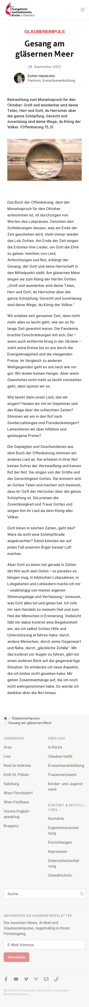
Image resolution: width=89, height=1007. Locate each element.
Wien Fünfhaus (16, 802)
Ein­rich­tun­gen (60, 842)
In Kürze (55, 747)
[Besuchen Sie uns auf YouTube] (16, 979)
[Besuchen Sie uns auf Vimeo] (26, 979)
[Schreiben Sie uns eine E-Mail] (46, 979)
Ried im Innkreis (17, 765)
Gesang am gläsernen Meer (30, 723)
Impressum (57, 851)
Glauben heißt (60, 756)
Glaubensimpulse (26, 718)
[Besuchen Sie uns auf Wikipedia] (36, 979)
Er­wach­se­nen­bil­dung (66, 765)
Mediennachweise (16, 994)
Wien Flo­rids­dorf (18, 793)
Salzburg (11, 783)
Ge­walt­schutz (60, 875)
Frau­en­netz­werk (62, 774)
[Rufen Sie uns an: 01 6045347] (56, 979)
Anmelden (16, 957)
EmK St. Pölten (16, 774)
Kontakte (56, 818)
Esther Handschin (41, 76)
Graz (8, 747)
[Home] (5, 718)
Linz (7, 756)
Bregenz (11, 826)
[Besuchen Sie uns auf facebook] (6, 979)
